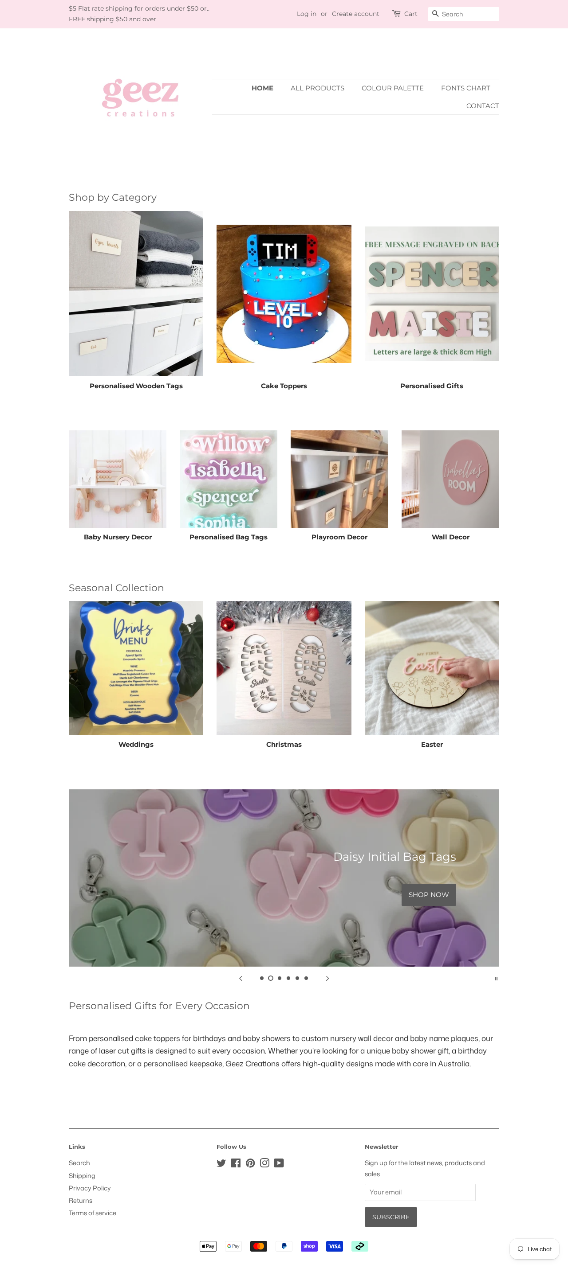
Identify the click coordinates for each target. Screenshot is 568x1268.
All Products (317, 88)
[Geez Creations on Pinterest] (250, 1164)
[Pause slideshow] (496, 977)
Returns (80, 1200)
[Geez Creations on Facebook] (236, 1164)
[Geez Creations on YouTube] (279, 1164)
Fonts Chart (465, 88)
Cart (411, 14)
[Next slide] (327, 977)
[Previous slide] (240, 977)
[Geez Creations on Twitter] (221, 1164)
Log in (306, 14)
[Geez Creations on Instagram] (264, 1164)
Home (262, 88)
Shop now (429, 894)
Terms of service (92, 1212)
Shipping (82, 1175)
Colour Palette (393, 88)
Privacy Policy (90, 1188)
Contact (482, 105)
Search (79, 1162)
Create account (355, 14)
